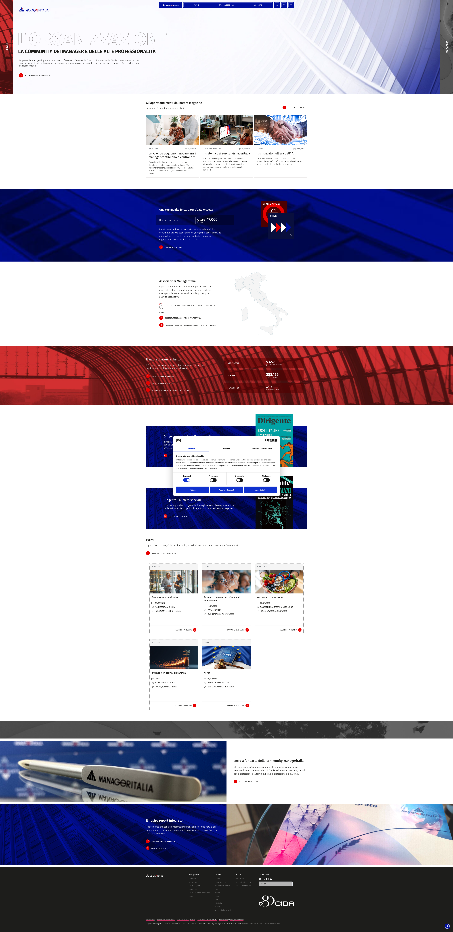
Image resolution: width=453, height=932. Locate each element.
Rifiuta (192, 490)
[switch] (213, 480)
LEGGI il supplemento (178, 516)
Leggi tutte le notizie (297, 108)
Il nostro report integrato (164, 820)
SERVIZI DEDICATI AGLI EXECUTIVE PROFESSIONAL (170, 390)
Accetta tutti (260, 490)
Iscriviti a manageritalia (249, 782)
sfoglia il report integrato (163, 842)
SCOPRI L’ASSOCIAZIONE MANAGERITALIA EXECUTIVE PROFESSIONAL (190, 325)
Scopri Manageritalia (38, 75)
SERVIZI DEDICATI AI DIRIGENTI (162, 376)
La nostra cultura (173, 247)
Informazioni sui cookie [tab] (262, 448)
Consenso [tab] (191, 448)
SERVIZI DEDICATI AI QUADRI (162, 383)
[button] (142, 144)
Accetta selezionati (226, 490)
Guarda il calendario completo (165, 554)
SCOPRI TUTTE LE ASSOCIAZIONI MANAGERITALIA (183, 318)
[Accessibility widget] (447, 926)
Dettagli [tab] (226, 448)
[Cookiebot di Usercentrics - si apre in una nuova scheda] (266, 440)
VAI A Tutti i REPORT (159, 848)
